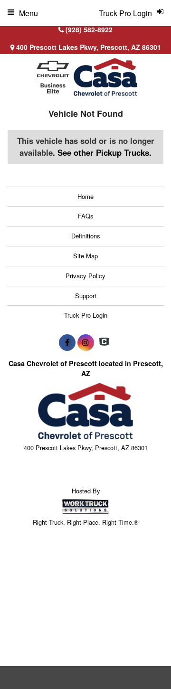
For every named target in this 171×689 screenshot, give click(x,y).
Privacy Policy (85, 275)
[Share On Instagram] (85, 342)
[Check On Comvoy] (104, 342)
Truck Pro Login (85, 315)
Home (85, 196)
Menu (28, 13)
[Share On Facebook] (67, 342)
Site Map (85, 255)
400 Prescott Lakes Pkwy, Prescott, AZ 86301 (87, 47)
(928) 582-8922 (89, 29)
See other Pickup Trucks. (104, 152)
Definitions (85, 235)
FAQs (86, 215)
